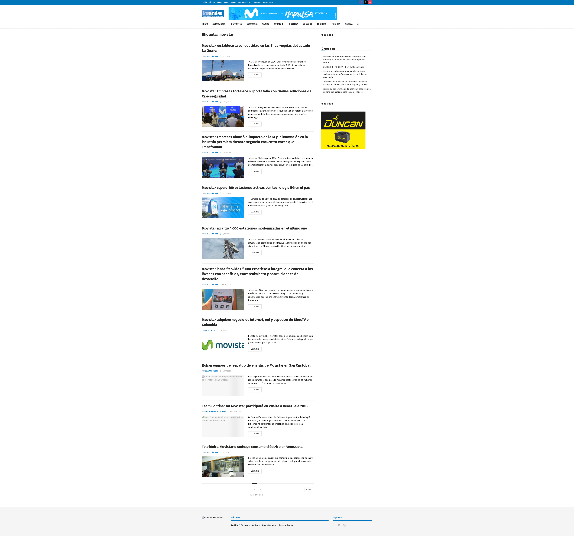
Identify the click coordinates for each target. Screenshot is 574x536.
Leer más (256, 74)
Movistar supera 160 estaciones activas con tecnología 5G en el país (256, 188)
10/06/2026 (226, 102)
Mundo (266, 24)
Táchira (212, 2)
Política (293, 24)
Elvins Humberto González (217, 412)
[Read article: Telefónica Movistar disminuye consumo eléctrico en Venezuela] (223, 466)
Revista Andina (244, 2)
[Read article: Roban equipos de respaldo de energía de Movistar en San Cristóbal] (223, 385)
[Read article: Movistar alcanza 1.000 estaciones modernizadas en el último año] (223, 248)
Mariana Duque (211, 371)
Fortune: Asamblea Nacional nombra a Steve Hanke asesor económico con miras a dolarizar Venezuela (345, 74)
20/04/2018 (226, 452)
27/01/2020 (226, 371)
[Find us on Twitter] (366, 2)
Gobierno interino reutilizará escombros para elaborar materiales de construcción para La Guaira (344, 59)
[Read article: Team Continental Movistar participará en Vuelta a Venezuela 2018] (223, 426)
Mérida (219, 2)
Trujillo (204, 2)
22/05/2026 (226, 153)
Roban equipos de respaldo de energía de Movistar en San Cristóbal (256, 365)
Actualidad (219, 24)
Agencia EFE (210, 330)
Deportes (236, 24)
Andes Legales (230, 2)
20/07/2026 (226, 56)
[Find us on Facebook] (361, 2)
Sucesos (307, 24)
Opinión (278, 24)
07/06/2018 (236, 412)
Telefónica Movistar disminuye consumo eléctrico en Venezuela (252, 447)
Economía (252, 24)
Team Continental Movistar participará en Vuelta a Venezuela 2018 (254, 406)
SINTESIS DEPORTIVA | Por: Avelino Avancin (343, 67)
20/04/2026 (226, 193)
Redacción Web (211, 56)
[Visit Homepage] (213, 13)
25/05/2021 (223, 330)
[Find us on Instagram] (370, 2)
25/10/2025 (225, 234)
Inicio (205, 24)
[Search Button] (358, 24)
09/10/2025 (226, 285)
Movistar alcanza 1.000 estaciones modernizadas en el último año (254, 228)
